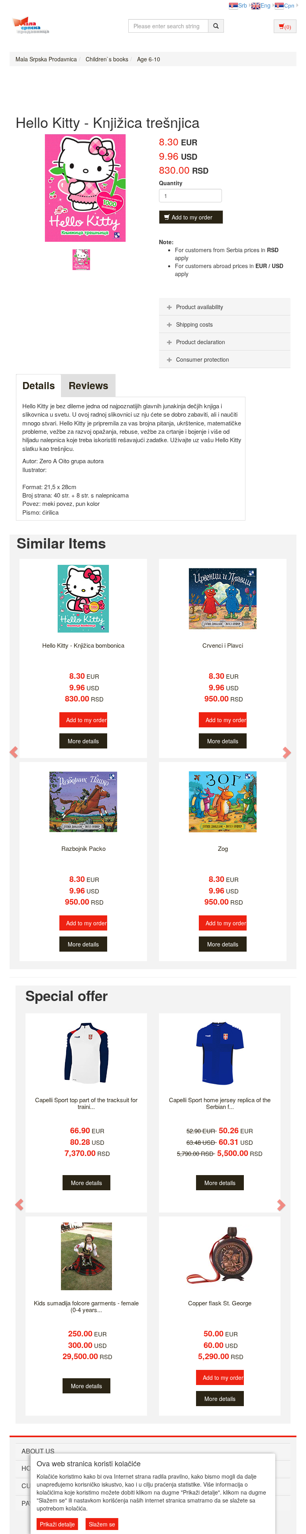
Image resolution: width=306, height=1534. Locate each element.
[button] (14, 752)
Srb (242, 5)
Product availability (199, 307)
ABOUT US (38, 1451)
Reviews (88, 385)
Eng (266, 5)
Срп (289, 5)
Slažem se (102, 1524)
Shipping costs (194, 324)
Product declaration (200, 342)
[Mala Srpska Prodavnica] (28, 26)
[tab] (224, 306)
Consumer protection (202, 359)
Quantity (170, 183)
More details (83, 741)
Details (38, 385)
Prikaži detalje (57, 1524)
